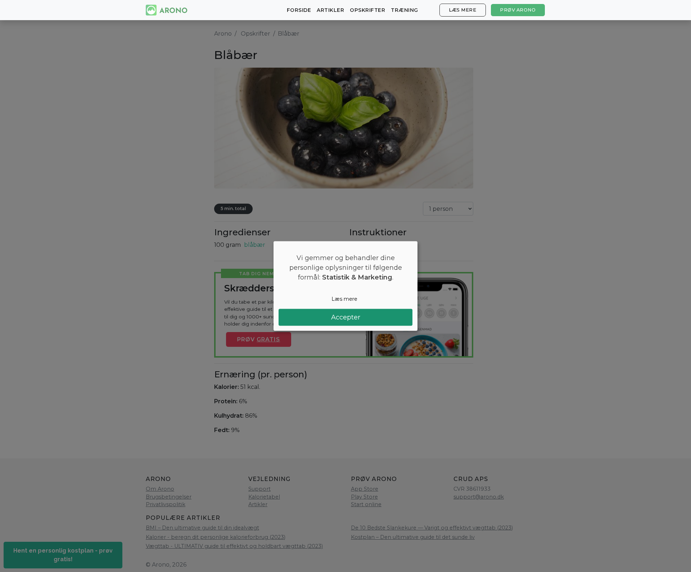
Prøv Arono (518, 10)
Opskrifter (367, 10)
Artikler (330, 10)
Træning (404, 10)
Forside (299, 10)
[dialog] (345, 286)
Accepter (345, 317)
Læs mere (462, 10)
